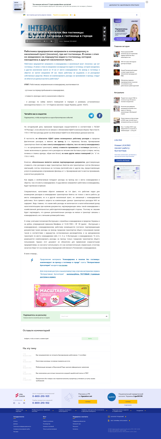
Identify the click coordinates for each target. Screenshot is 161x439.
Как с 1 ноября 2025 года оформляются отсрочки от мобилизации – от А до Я (129, 128)
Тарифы (87, 401)
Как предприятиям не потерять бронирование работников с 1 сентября (61, 355)
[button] (21, 410)
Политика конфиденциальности (22, 426)
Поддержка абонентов (79, 421)
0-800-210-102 (40, 403)
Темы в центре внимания (50, 429)
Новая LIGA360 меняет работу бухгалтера (123, 148)
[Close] (147, 2)
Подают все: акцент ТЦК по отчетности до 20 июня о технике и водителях (129, 99)
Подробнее (128, 405)
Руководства (46, 423)
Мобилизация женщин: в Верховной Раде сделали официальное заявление (62, 367)
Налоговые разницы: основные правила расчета (53, 361)
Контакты (75, 429)
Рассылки (75, 426)
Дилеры (15, 423)
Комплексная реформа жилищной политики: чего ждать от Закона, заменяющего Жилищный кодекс (129, 110)
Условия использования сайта (21, 429)
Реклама (15, 431)
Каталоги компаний (48, 426)
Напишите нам (77, 423)
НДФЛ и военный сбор (32, 29)
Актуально (119, 93)
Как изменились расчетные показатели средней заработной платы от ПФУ (62, 373)
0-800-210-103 (40, 396)
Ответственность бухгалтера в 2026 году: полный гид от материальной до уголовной (129, 120)
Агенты (15, 421)
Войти (90, 338)
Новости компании (48, 421)
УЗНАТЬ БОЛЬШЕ (123, 160)
